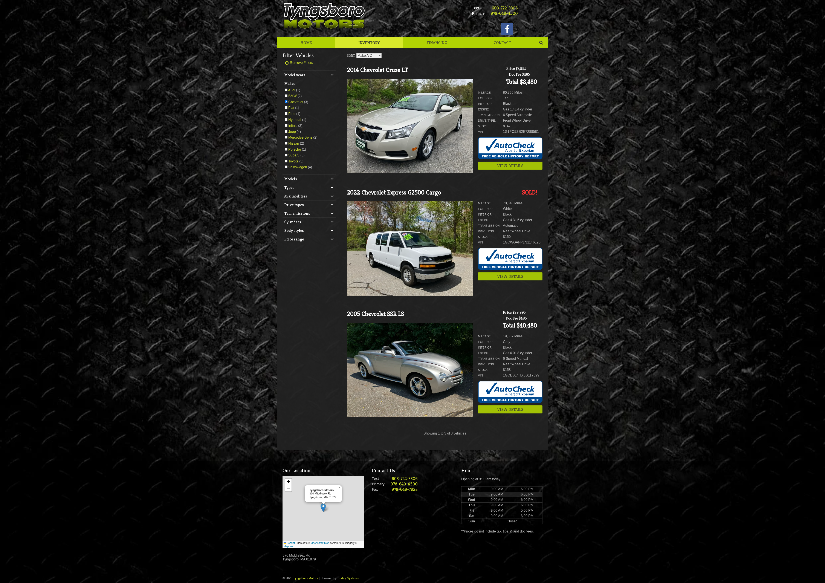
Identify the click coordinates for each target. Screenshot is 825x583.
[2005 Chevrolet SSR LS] (410, 416)
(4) (294, 131)
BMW (292, 96)
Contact (502, 42)
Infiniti (292, 125)
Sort (351, 55)
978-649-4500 (504, 13)
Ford (291, 114)
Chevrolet (295, 102)
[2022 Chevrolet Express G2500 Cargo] (410, 294)
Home (306, 42)
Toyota (293, 161)
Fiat (291, 108)
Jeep (292, 131)
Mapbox (288, 546)
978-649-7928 (405, 489)
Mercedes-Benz (300, 137)
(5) (296, 155)
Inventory (369, 42)
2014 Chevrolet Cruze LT (377, 70)
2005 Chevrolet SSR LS (375, 314)
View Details (510, 165)
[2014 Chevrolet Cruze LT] (410, 172)
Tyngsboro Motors (305, 578)
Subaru (293, 155)
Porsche (294, 149)
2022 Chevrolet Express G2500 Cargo (394, 192)
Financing (437, 42)
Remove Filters (301, 62)
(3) (298, 102)
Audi (291, 90)
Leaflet (290, 543)
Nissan (293, 143)
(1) (294, 90)
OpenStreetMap (320, 543)
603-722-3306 (505, 8)
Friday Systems (348, 578)
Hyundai (294, 120)
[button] (323, 507)
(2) (295, 96)
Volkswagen (297, 167)
